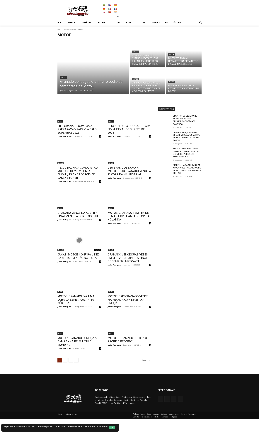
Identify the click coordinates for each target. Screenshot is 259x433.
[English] (109, 5)
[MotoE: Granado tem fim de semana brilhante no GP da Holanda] (129, 198)
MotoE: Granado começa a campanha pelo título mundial (77, 341)
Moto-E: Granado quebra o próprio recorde (127, 339)
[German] (104, 9)
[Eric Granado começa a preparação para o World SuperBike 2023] (79, 112)
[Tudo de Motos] (77, 11)
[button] (200, 22)
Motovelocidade (70, 30)
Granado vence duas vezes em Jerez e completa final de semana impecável (128, 258)
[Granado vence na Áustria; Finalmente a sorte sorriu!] (79, 198)
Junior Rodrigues (64, 136)
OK (112, 427)
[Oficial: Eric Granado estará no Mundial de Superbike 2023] (129, 112)
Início (59, 30)
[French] (115, 9)
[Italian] (109, 9)
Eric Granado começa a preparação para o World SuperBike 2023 (77, 129)
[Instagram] (167, 399)
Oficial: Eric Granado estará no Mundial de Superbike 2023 (129, 129)
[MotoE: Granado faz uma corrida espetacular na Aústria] (79, 282)
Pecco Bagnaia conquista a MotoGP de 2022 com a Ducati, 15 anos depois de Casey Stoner (77, 172)
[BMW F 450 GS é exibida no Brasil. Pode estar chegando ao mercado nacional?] (164, 119)
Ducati (60, 163)
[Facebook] (160, 399)
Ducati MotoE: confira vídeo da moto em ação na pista (78, 256)
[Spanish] (115, 5)
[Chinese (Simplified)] (109, 12)
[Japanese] (104, 12)
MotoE (63, 77)
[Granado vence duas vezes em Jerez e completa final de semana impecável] (129, 240)
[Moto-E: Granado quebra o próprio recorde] (129, 324)
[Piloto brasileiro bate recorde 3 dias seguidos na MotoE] (184, 80)
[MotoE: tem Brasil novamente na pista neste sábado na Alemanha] (184, 53)
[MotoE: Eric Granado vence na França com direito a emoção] (129, 282)
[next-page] (76, 360)
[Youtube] (180, 399)
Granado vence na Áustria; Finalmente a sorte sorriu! (77, 214)
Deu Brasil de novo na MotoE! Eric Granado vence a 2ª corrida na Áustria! (129, 171)
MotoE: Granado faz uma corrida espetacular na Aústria (75, 300)
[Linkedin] (173, 399)
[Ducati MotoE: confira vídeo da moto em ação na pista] (79, 240)
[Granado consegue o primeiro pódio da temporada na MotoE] (93, 67)
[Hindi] (115, 12)
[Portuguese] (104, 5)
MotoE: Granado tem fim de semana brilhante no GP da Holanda (128, 216)
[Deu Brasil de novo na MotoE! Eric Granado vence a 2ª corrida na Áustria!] (129, 153)
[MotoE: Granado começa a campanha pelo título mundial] (79, 324)
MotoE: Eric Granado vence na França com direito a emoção (128, 300)
